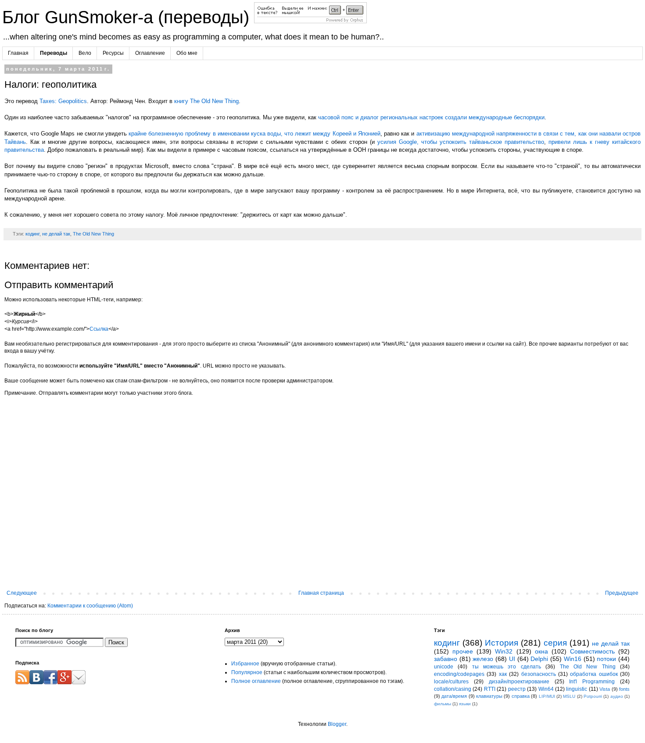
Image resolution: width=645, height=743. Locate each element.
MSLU (569, 696)
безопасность (538, 674)
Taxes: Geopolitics (63, 101)
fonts (624, 689)
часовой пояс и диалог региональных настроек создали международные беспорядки (431, 117)
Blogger (337, 724)
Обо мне (186, 53)
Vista (604, 689)
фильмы (442, 703)
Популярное (246, 672)
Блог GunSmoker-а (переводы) (128, 17)
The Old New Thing (93, 233)
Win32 (503, 651)
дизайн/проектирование (519, 682)
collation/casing (452, 689)
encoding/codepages (459, 674)
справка (521, 696)
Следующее (22, 593)
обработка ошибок (593, 674)
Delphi (539, 658)
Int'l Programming (592, 682)
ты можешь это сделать (506, 667)
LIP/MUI (547, 696)
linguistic (576, 689)
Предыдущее (621, 593)
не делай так (56, 233)
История (501, 642)
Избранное (245, 664)
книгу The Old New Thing (206, 101)
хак (503, 674)
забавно (445, 658)
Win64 (546, 689)
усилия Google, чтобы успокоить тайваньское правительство (460, 142)
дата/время (454, 696)
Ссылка (99, 329)
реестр (517, 689)
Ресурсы (113, 53)
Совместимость (592, 651)
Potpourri (593, 696)
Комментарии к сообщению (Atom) (90, 606)
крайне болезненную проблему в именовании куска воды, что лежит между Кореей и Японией (254, 133)
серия (555, 642)
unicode (443, 667)
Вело (85, 53)
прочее (462, 651)
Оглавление (150, 53)
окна (541, 651)
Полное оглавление (256, 681)
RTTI (489, 689)
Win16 (572, 658)
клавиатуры (489, 696)
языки (465, 703)
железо (483, 658)
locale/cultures (451, 682)
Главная (18, 53)
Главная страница (321, 593)
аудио (616, 696)
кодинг (32, 233)
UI (512, 658)
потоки (606, 658)
